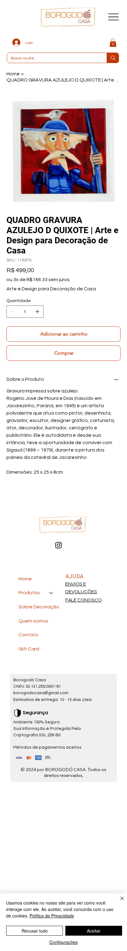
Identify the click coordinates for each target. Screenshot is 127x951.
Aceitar (93, 931)
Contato (28, 634)
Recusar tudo (35, 931)
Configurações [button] (63, 942)
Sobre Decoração (38, 606)
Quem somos (33, 621)
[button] (113, 42)
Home (25, 578)
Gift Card (28, 649)
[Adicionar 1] (37, 311)
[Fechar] (118, 902)
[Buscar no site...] (113, 58)
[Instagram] (58, 545)
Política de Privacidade (52, 916)
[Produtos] (51, 593)
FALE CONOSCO (83, 600)
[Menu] (113, 16)
